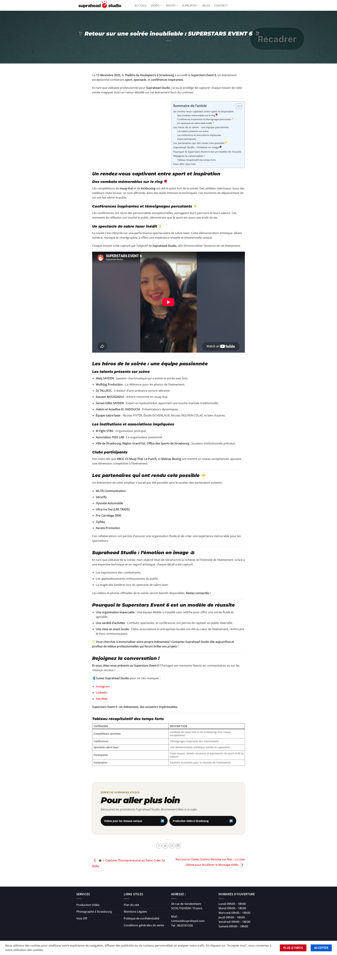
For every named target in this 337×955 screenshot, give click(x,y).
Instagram (103, 686)
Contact (221, 5)
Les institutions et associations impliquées (199, 135)
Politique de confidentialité (141, 918)
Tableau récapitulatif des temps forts (196, 159)
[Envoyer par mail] (172, 846)
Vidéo (155, 5)
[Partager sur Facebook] (159, 846)
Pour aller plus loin (184, 164)
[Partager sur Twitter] (165, 846)
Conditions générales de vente (144, 925)
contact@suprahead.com (187, 921)
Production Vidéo (88, 905)
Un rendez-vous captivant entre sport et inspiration (203, 111)
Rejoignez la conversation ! (189, 156)
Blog (206, 5)
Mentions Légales (135, 911)
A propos (189, 5)
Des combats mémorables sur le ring (196, 115)
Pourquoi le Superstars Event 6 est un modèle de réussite (207, 151)
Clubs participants (186, 139)
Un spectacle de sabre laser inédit (194, 123)
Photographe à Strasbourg (94, 911)
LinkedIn (101, 693)
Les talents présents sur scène (193, 131)
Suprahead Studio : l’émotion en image (196, 147)
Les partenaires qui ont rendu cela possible (198, 143)
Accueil (140, 5)
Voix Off (81, 918)
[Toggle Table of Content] (237, 106)
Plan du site (131, 905)
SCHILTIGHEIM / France (186, 908)
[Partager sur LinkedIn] (178, 846)
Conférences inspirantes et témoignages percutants (204, 119)
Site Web (101, 699)
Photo (171, 5)
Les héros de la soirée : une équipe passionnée (201, 127)
